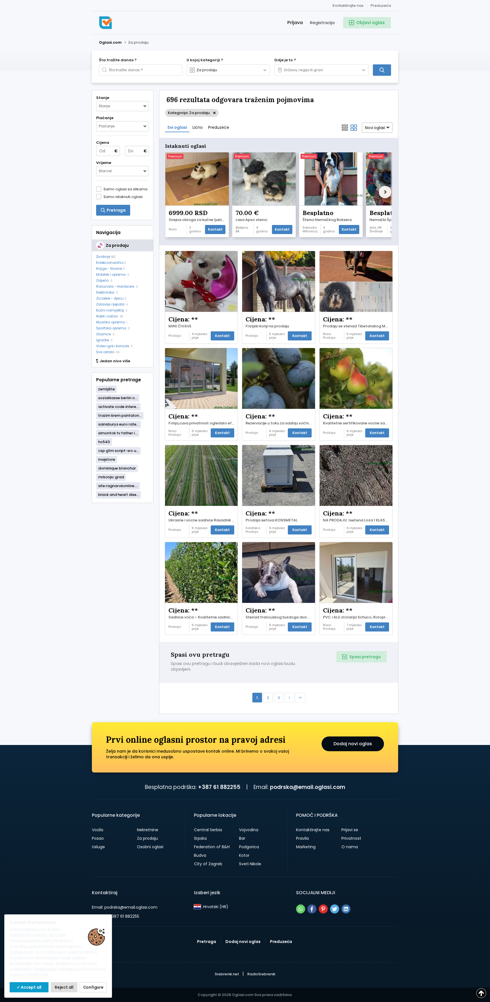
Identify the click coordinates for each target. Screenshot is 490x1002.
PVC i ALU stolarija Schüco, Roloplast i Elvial (357, 617)
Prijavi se (349, 830)
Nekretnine (147, 830)
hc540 (104, 442)
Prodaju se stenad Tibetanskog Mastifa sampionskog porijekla (357, 326)
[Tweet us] (334, 908)
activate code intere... (118, 406)
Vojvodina (248, 830)
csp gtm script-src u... (118, 450)
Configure (93, 987)
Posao (98, 838)
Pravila (302, 838)
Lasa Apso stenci (251, 220)
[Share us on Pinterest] (323, 908)
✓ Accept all (29, 987)
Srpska (200, 838)
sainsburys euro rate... (118, 424)
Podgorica (249, 847)
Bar (242, 838)
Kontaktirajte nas (348, 5)
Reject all (64, 987)
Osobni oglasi (150, 847)
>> (300, 697)
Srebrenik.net (227, 974)
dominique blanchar (117, 468)
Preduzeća (381, 5)
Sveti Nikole (250, 864)
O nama (349, 847)
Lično (198, 127)
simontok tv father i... (117, 433)
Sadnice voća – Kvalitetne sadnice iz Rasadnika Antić (202, 617)
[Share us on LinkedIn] (345, 908)
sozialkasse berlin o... (117, 398)
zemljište (106, 389)
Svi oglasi (177, 127)
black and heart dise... (118, 494)
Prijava (295, 23)
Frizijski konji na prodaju (267, 326)
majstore (106, 459)
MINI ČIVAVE (179, 326)
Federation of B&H (212, 847)
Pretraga (206, 941)
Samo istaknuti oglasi (123, 196)
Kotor (244, 855)
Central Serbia (208, 830)
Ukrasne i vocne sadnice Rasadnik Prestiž (202, 520)
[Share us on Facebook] (311, 908)
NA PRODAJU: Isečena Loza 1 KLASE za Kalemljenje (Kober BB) (357, 520)
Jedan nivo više (115, 361)
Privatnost (351, 838)
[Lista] (344, 128)
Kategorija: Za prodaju (189, 112)
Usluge (98, 847)
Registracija (322, 23)
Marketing (306, 847)
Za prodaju (147, 838)
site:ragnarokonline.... (118, 486)
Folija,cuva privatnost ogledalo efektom (202, 423)
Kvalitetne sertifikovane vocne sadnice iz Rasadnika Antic (357, 423)
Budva (200, 855)
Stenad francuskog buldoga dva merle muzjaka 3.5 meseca (280, 617)
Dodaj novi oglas (352, 743)
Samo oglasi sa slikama (125, 188)
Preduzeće (218, 127)
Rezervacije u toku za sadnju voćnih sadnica (280, 423)
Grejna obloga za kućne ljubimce (198, 220)
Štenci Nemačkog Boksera (327, 220)
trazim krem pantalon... (119, 415)
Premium (175, 156)
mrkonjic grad (111, 477)
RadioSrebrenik (261, 974)
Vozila (97, 830)
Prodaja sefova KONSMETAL (271, 520)
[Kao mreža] (353, 128)
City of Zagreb (208, 864)
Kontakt (215, 229)
